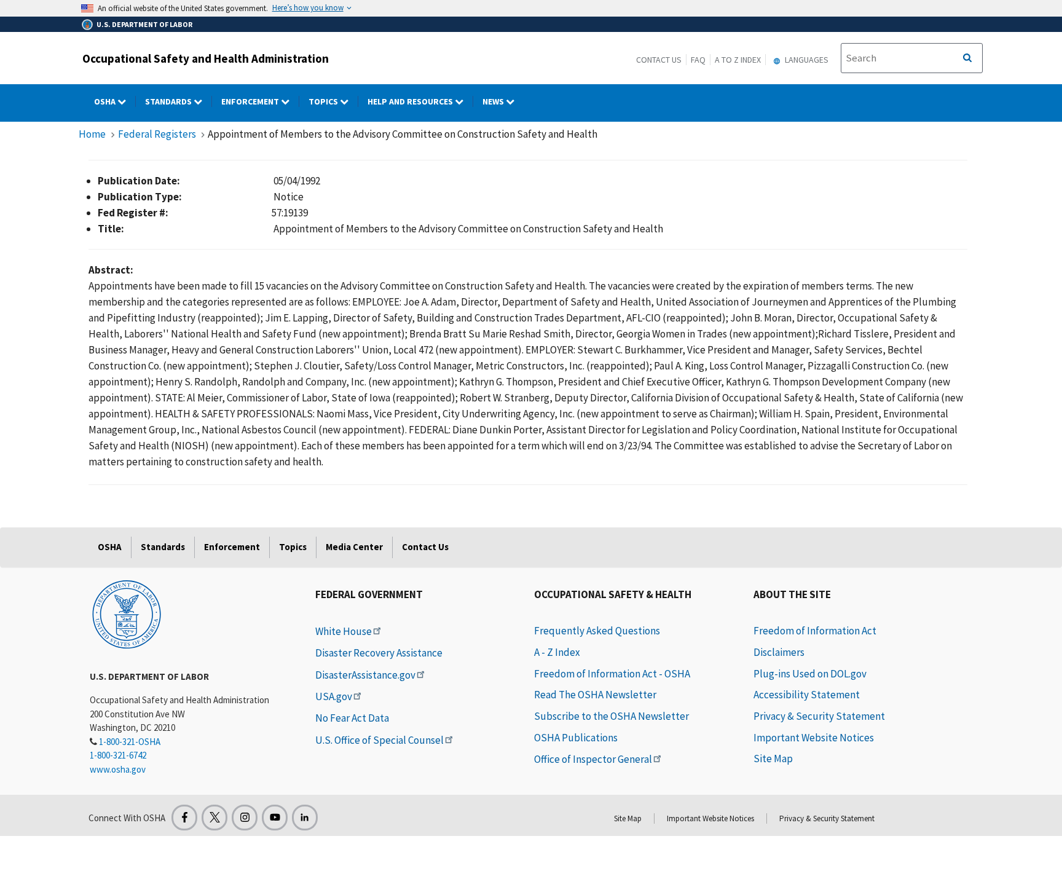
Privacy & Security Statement (819, 716)
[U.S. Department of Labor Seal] (126, 613)
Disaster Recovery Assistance (378, 653)
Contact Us (659, 59)
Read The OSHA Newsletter (595, 694)
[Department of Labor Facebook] (184, 817)
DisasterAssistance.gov (365, 675)
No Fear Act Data (352, 718)
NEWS (494, 101)
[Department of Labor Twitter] (214, 817)
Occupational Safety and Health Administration (205, 58)
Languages (805, 59)
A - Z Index (557, 652)
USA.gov (333, 696)
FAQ (698, 59)
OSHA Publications (576, 737)
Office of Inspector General (593, 759)
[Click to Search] (967, 58)
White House (343, 631)
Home (92, 134)
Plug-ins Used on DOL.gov (810, 673)
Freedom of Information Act (814, 630)
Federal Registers (157, 134)
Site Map (773, 758)
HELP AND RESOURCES (411, 101)
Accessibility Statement (806, 694)
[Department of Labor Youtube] (275, 817)
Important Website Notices (813, 737)
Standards (169, 101)
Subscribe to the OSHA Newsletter (611, 716)
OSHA (105, 101)
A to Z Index (738, 59)
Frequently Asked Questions (597, 630)
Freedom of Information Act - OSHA (612, 673)
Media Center (354, 547)
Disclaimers (778, 652)
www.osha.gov (118, 769)
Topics (324, 101)
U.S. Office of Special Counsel (379, 740)
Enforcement (251, 101)
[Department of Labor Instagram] (245, 817)
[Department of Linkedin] (305, 817)
